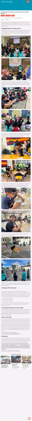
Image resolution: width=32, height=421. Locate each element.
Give (27, 1)
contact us (18, 345)
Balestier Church (22, 23)
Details (2, 19)
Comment (7, 19)
